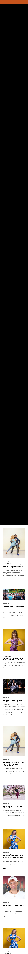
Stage (10, 563)
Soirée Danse (7, 563)
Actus (3, 563)
